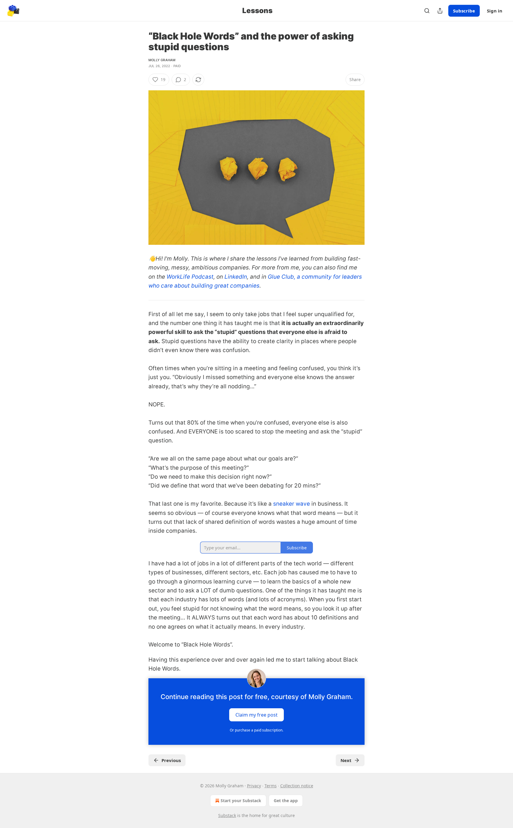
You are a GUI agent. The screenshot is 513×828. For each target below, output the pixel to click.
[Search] (427, 11)
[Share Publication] (440, 11)
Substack (227, 815)
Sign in (494, 11)
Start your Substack (241, 800)
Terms (271, 785)
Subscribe (464, 11)
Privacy (254, 785)
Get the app (286, 800)
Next (346, 760)
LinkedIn (235, 276)
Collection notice (296, 785)
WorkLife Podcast (190, 276)
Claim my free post (256, 714)
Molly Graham (161, 60)
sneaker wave (291, 503)
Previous (171, 760)
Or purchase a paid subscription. (256, 730)
